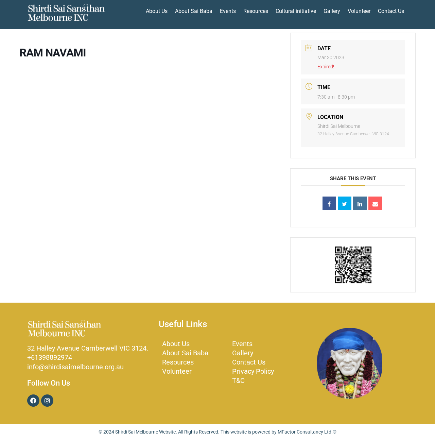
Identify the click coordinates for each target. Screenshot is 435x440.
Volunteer (359, 11)
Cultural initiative (296, 11)
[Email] (375, 203)
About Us (157, 11)
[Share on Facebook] (329, 203)
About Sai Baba (193, 11)
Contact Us (391, 11)
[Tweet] (344, 203)
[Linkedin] (360, 203)
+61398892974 (49, 357)
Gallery (332, 11)
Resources (255, 11)
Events (228, 11)
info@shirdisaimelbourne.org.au (75, 367)
